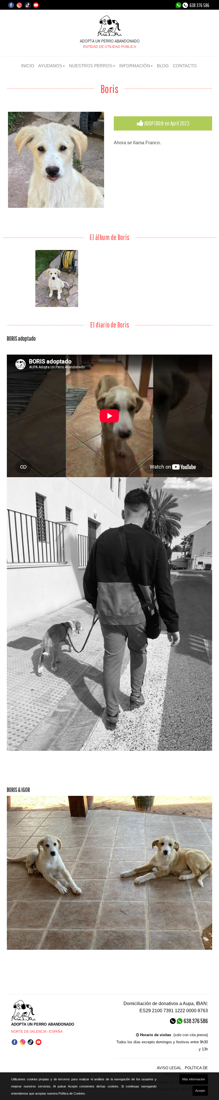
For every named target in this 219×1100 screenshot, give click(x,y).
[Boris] (56, 160)
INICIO (27, 65)
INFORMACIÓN (134, 65)
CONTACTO (185, 65)
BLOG (163, 65)
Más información (193, 1079)
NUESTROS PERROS (90, 65)
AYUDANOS (50, 65)
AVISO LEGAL (169, 1068)
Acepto (200, 1090)
